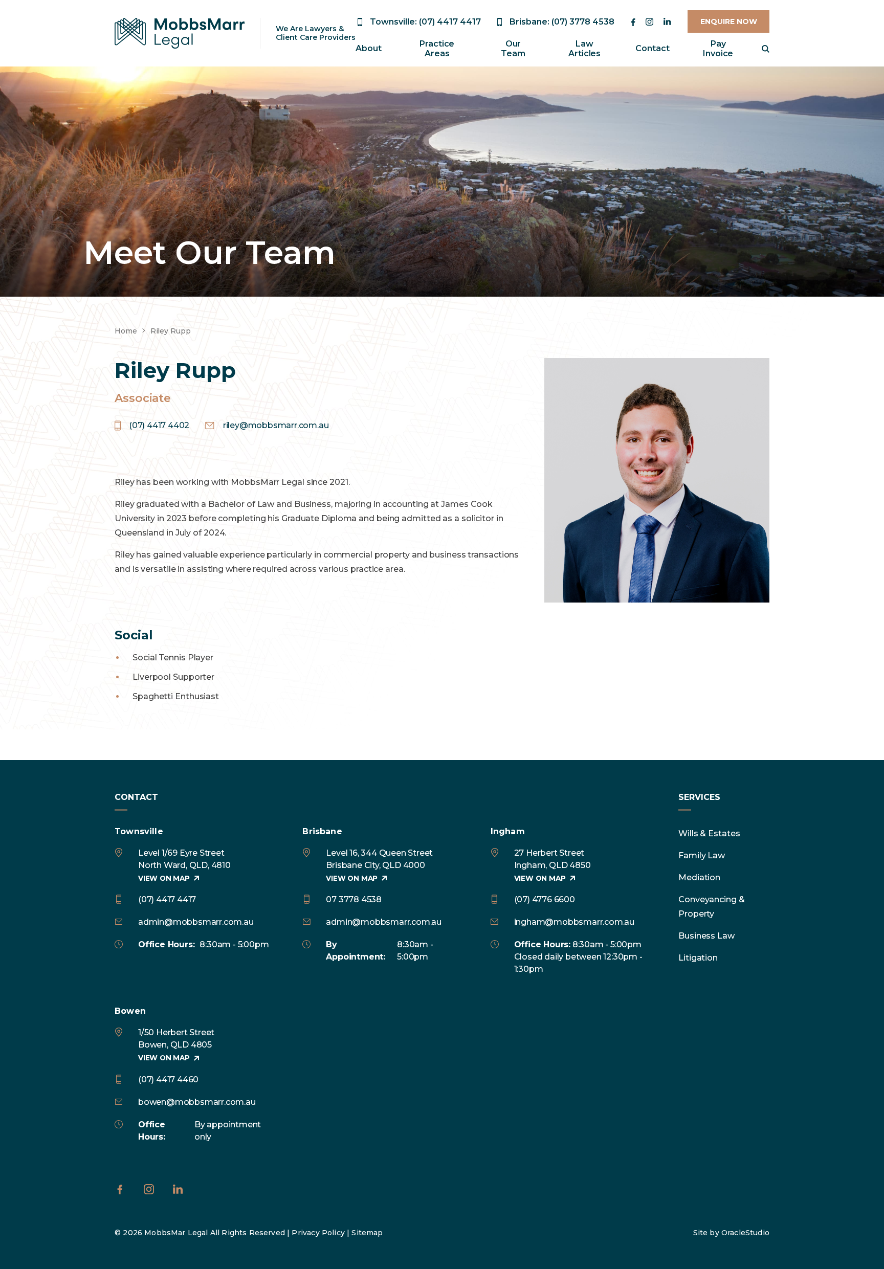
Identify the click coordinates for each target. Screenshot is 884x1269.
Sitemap (367, 1232)
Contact (652, 48)
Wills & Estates (709, 833)
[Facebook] (633, 22)
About (369, 48)
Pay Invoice (718, 48)
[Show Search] (765, 48)
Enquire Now (728, 21)
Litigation (698, 958)
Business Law (706, 936)
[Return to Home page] (180, 33)
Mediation (699, 877)
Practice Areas (436, 48)
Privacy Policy (318, 1232)
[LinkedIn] (667, 21)
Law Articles (584, 48)
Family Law (701, 855)
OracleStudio (745, 1232)
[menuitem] (369, 48)
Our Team (513, 48)
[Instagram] (649, 22)
